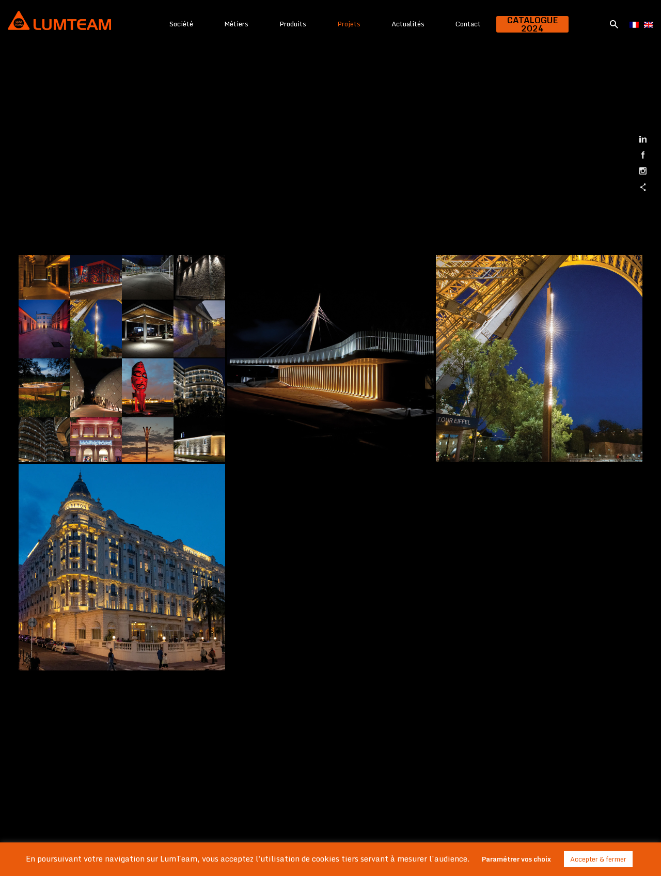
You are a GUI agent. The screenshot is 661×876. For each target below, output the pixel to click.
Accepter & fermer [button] (598, 859)
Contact (468, 23)
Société (181, 23)
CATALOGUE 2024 (532, 24)
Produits (292, 23)
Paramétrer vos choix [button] (516, 859)
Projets (348, 23)
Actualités (407, 23)
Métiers (236, 23)
